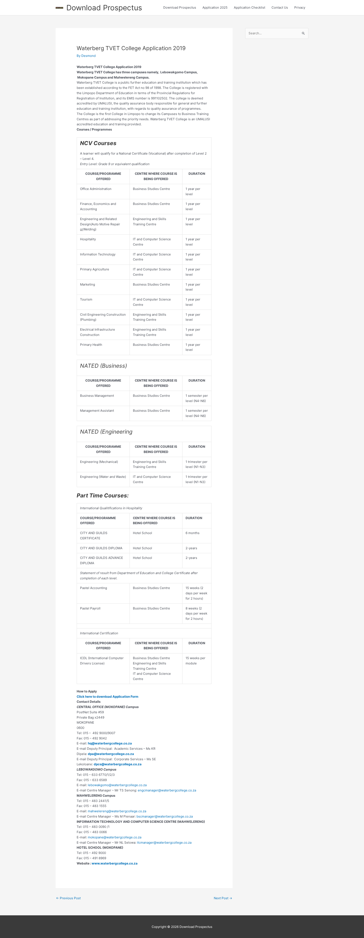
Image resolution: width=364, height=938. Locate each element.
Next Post (223, 898)
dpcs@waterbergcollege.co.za (118, 764)
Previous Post (68, 898)
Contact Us (280, 7)
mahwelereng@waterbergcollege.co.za (117, 811)
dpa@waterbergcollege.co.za (111, 754)
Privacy (299, 7)
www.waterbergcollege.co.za (115, 863)
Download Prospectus (104, 7)
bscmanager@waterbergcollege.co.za (164, 816)
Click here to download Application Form (107, 697)
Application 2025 (215, 7)
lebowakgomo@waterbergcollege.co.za (117, 785)
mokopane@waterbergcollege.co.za (114, 837)
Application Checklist (249, 7)
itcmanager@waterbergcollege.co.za (164, 842)
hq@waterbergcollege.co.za (110, 743)
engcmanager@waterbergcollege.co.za (167, 790)
